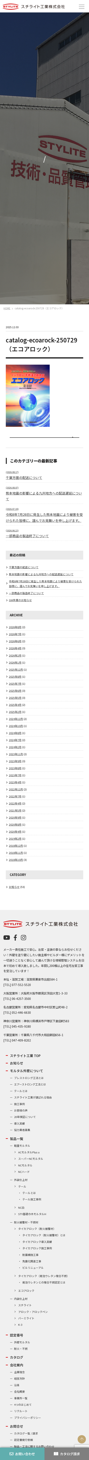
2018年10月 (16, 860)
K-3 (20, 1325)
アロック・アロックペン (33, 1312)
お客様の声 (21, 1110)
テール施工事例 (31, 1199)
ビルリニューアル (33, 1268)
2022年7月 (15, 796)
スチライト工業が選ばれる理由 (33, 1097)
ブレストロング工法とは (29, 1078)
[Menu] (81, 6)
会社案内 (16, 1364)
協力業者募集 (22, 1130)
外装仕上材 (21, 1180)
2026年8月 (15, 627)
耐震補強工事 (30, 1255)
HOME (7, 308)
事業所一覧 (21, 1398)
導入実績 (19, 1123)
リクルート (21, 1411)
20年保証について (25, 1117)
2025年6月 (15, 691)
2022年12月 (16, 789)
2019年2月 (15, 839)
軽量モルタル (22, 1146)
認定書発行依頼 (23, 1440)
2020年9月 (15, 817)
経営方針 (19, 1378)
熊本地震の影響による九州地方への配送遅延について (44, 494)
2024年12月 (16, 719)
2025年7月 (15, 684)
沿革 (16, 1385)
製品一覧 (16, 1138)
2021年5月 (15, 810)
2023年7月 (15, 775)
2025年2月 (15, 712)
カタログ (16, 1357)
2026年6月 (15, 641)
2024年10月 (16, 726)
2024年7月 (15, 740)
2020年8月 (15, 824)
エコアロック (26, 1291)
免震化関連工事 (31, 1261)
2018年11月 (16, 853)
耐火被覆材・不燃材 (26, 1222)
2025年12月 (16, 669)
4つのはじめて (23, 1405)
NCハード (24, 1172)
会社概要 (19, 1391)
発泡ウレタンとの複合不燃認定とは (43, 1282)
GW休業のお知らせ (20, 600)
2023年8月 (15, 768)
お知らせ (14, 887)
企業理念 (19, 1372)
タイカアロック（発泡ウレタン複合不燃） (43, 1276)
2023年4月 (15, 782)
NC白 (21, 1208)
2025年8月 (15, 677)
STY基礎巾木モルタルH (32, 1214)
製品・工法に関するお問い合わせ (34, 1446)
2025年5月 (15, 698)
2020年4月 (15, 831)
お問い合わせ (25, 1453)
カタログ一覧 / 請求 (26, 1433)
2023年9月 (15, 761)
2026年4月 (15, 648)
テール (22, 1186)
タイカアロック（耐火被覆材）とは (43, 1235)
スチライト (25, 1305)
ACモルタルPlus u (29, 1152)
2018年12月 (16, 846)
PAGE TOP (82, 1439)
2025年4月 (15, 705)
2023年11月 (16, 754)
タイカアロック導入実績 (37, 1242)
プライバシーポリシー (27, 1418)
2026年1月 (15, 662)
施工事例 (19, 1104)
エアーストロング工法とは (30, 1084)
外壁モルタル (22, 1342)
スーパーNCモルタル (30, 1159)
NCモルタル (25, 1165)
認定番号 (16, 1335)
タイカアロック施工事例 (37, 1248)
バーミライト (26, 1318)
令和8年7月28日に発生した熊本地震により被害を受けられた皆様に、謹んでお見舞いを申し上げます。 (44, 515)
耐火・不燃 (21, 1349)
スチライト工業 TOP (25, 1055)
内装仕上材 (21, 1299)
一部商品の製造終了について (26, 593)
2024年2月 (15, 747)
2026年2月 (15, 655)
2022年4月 (15, 803)
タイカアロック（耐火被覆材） (37, 1229)
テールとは (21, 1091)
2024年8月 (15, 733)
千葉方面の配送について (23, 567)
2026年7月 (15, 634)
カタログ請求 (70, 1453)
